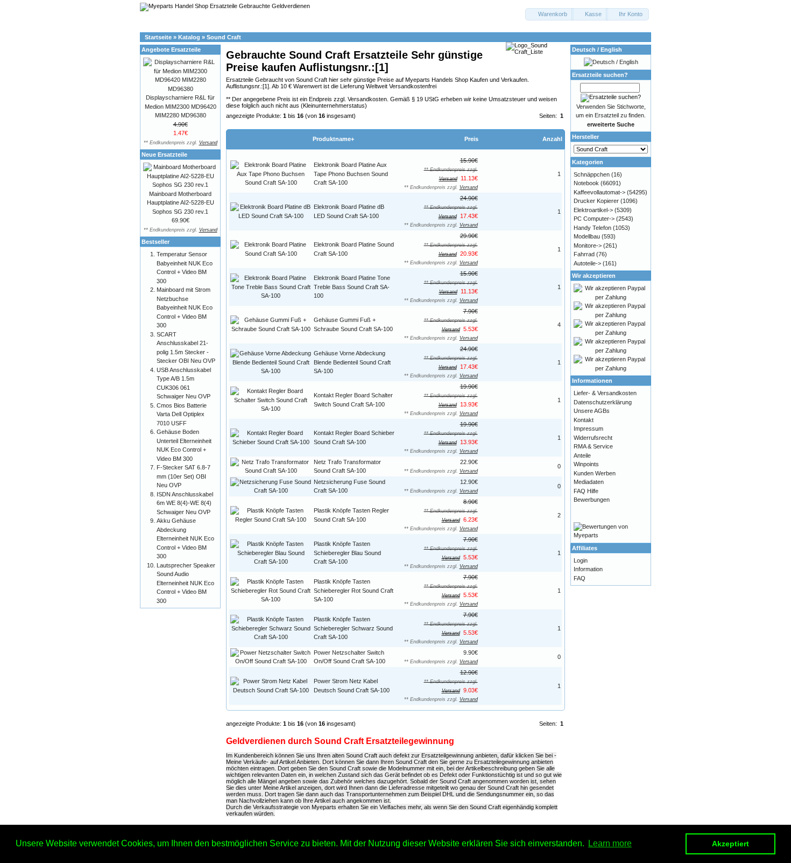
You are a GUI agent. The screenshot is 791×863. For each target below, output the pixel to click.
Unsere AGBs (592, 411)
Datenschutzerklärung (603, 402)
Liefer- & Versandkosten (605, 393)
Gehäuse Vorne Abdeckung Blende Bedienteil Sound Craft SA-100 (352, 362)
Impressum (588, 428)
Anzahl (552, 139)
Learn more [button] (610, 843)
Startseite (158, 37)
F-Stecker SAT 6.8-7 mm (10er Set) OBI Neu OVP (183, 476)
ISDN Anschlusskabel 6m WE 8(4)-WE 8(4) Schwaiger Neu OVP (185, 503)
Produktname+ (333, 139)
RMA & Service (593, 446)
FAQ (579, 578)
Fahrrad (584, 254)
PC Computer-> (594, 218)
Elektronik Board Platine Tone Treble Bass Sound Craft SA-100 (352, 287)
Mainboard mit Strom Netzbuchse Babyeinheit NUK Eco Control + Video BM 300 (185, 307)
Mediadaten (589, 482)
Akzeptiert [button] (730, 843)
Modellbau (587, 236)
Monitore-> (588, 245)
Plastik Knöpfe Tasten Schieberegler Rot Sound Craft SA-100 (353, 590)
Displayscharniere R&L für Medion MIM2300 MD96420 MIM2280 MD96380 (180, 106)
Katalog (189, 37)
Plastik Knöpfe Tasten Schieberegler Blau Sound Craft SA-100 (347, 553)
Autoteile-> (587, 263)
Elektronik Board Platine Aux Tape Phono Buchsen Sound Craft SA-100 (351, 174)
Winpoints (586, 464)
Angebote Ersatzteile (171, 49)
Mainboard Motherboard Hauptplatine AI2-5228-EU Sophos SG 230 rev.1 (180, 203)
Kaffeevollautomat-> (599, 192)
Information (588, 569)
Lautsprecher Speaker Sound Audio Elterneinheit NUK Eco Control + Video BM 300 (186, 583)
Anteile (582, 455)
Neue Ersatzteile (164, 154)
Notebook (586, 183)
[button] (549, 14)
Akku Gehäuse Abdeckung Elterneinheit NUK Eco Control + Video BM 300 (185, 538)
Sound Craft (224, 37)
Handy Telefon (592, 227)
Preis (471, 139)
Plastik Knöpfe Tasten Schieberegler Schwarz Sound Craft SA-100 (353, 628)
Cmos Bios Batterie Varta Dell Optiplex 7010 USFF (182, 414)
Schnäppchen (592, 174)
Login (581, 560)
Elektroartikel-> (593, 210)
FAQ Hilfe (586, 491)
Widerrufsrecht (593, 437)
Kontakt (584, 420)
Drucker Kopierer (596, 201)
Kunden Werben (595, 473)
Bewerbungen (592, 499)
